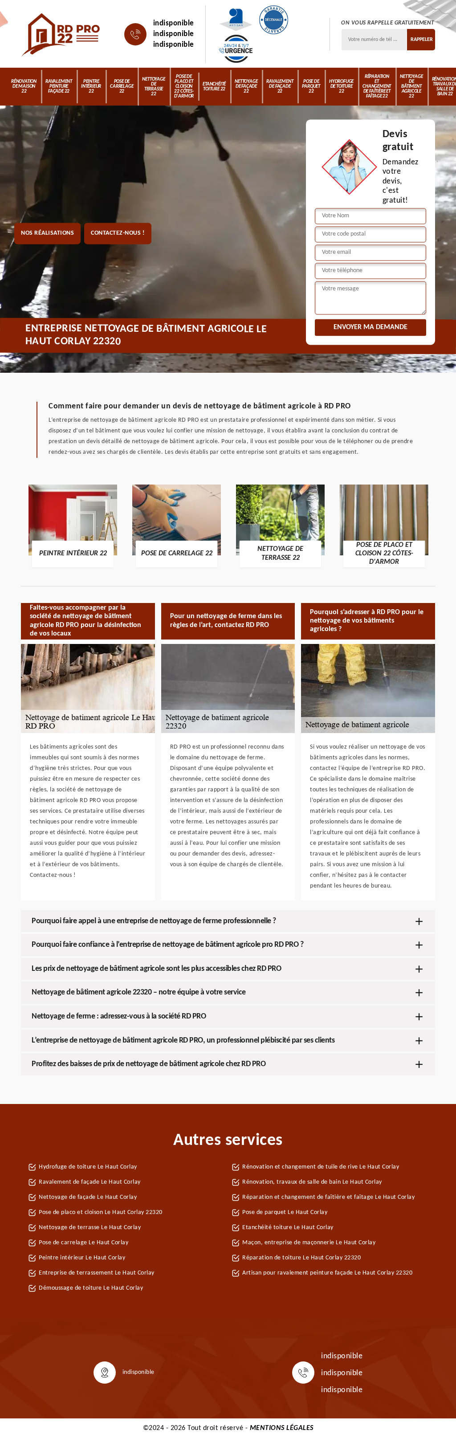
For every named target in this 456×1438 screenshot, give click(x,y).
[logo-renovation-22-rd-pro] (61, 34)
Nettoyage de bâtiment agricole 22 (411, 86)
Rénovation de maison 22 (24, 86)
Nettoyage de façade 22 (246, 86)
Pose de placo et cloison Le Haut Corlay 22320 (101, 1212)
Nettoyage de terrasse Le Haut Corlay (90, 1227)
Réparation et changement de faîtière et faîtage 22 (376, 86)
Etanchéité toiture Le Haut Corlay (288, 1227)
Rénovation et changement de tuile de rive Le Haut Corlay (320, 1167)
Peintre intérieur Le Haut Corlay (82, 1258)
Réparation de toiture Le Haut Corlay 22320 (301, 1258)
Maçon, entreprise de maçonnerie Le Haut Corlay (308, 1242)
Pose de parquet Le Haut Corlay (284, 1212)
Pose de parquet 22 (311, 86)
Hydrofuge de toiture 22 (341, 86)
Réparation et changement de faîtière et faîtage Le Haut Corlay (328, 1197)
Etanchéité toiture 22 (214, 87)
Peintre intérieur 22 (91, 86)
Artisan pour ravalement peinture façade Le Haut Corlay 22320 (327, 1273)
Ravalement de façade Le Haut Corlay (90, 1182)
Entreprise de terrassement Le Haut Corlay (97, 1273)
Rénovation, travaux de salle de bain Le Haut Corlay (312, 1182)
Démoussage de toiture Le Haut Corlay (91, 1288)
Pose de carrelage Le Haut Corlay (83, 1242)
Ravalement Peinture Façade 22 (58, 86)
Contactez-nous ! (118, 233)
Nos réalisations (47, 233)
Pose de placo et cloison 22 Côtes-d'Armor (184, 86)
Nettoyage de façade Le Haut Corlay (88, 1197)
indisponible (173, 23)
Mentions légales (282, 1428)
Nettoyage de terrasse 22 (153, 87)
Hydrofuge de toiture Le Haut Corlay (88, 1167)
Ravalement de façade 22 (279, 86)
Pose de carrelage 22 (121, 86)
